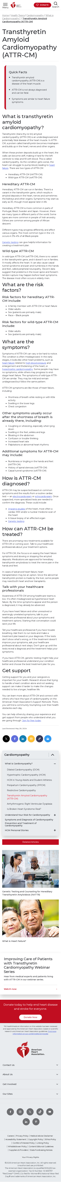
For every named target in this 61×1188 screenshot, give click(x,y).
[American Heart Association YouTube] (50, 1112)
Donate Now (30, 1017)
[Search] (55, 3)
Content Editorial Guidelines (41, 1146)
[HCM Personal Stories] (54, 830)
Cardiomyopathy (35, 15)
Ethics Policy (50, 1139)
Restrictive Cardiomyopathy (21, 790)
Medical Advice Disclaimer (41, 1136)
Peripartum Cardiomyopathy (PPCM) (26, 785)
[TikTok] (40, 1112)
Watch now (10, 989)
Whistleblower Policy (17, 1146)
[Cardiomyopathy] (53, 755)
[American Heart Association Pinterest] (36, 1122)
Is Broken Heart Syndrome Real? (24, 809)
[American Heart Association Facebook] (10, 1112)
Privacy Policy (22, 1136)
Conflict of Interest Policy (24, 1143)
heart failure (8, 363)
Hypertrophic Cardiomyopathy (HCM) (26, 775)
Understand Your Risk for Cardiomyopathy (27, 815)
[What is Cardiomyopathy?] (54, 763)
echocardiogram (43, 496)
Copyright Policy (35, 1139)
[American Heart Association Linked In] (26, 1122)
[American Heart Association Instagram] (20, 1112)
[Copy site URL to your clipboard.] (39, 739)
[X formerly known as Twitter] (30, 1112)
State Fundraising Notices (41, 1150)
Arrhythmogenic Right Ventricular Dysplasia (29, 804)
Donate (44, 5)
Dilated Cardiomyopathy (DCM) (23, 769)
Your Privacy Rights (30, 1157)
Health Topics (18, 15)
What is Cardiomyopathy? (19, 763)
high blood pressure (36, 363)
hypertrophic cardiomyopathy (17, 369)
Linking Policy (43, 1143)
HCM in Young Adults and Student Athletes (29, 780)
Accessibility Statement (15, 1139)
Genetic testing (10, 242)
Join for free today (31, 720)
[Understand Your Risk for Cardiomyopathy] (54, 815)
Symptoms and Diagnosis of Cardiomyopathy (29, 819)
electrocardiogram (22, 496)
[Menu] (5, 4)
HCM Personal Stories (17, 830)
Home (5, 15)
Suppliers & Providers (18, 1150)
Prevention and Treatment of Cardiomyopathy (20, 824)
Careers (10, 1136)
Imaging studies (16, 509)
